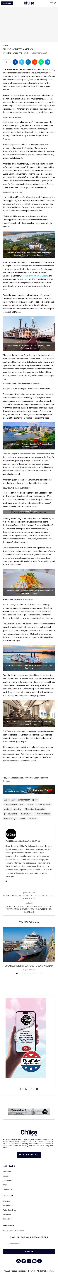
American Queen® (41, 276)
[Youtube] (34, 1261)
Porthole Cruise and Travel (16, 53)
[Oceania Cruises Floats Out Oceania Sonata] (29, 944)
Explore (8, 1196)
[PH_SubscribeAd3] (29, 787)
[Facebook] (18, 1261)
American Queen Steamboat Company (33, 105)
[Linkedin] (23, 1261)
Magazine (6, 1176)
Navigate (9, 1166)
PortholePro (7, 1189)
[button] (5, 950)
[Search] (55, 3)
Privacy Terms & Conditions (13, 1231)
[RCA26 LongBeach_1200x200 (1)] (29, 1109)
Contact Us (7, 1219)
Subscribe (7, 1171)
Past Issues (7, 1180)
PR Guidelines (8, 1205)
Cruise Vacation (43, 804)
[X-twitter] (39, 1261)
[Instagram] (29, 1261)
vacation (32, 818)
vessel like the (27, 276)
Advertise (6, 1201)
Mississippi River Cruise (35, 809)
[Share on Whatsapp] (41, 62)
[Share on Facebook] (15, 62)
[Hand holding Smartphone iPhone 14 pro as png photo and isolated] (26, 999)
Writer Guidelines (9, 1210)
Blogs (5, 1185)
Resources (7, 1214)
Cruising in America (12, 809)
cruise (30, 804)
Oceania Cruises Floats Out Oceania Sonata (29, 966)
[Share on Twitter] (21, 62)
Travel (22, 818)
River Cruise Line (43, 814)
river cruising (9, 818)
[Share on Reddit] (34, 62)
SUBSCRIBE (7, 3)
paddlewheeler (10, 814)
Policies (8, 1225)
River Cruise (26, 814)
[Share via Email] (47, 62)
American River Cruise (13, 804)
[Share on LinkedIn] (28, 62)
